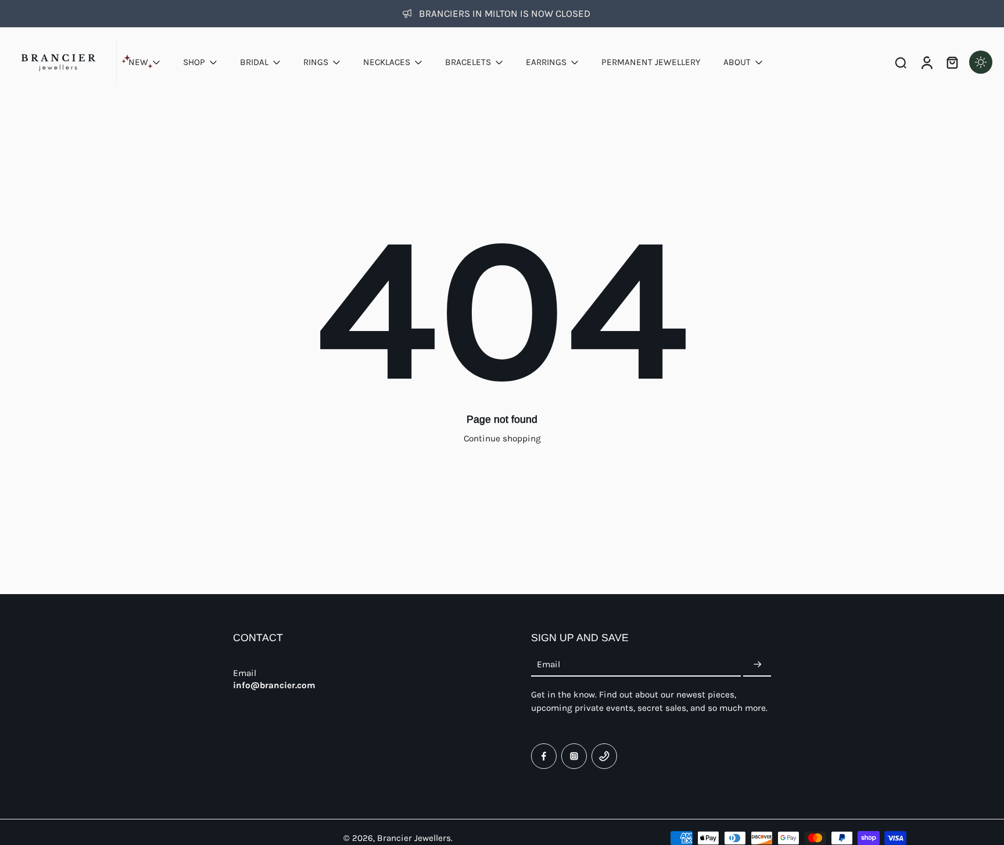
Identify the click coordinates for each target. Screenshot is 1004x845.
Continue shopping (502, 438)
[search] (900, 62)
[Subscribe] (757, 665)
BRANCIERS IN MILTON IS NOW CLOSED (504, 13)
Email (548, 664)
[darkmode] (980, 62)
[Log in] (926, 62)
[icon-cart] (951, 62)
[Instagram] (574, 756)
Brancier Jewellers (414, 838)
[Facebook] (544, 756)
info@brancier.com (274, 685)
